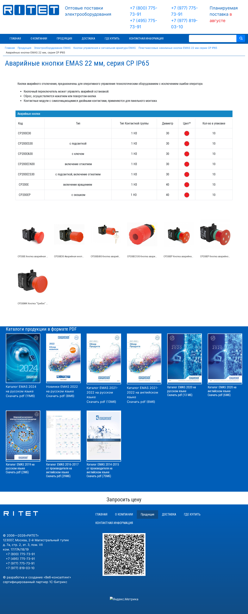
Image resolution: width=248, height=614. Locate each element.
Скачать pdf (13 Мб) (179, 395)
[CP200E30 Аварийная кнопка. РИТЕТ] (69, 234)
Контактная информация (114, 523)
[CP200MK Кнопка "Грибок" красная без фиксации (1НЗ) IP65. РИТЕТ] (33, 281)
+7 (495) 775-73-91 (20, 559)
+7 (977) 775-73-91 (20, 563)
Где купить (192, 514)
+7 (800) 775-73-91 (20, 554)
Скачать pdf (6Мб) (141, 402)
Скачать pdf (53, 476)
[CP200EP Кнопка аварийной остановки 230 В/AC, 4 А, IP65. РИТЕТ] (215, 234)
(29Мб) (66, 476)
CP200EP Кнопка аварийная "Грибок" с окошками (190, 256)
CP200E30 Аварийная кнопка (69, 256)
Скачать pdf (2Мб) (17, 472)
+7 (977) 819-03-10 (20, 568)
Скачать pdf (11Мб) (20, 396)
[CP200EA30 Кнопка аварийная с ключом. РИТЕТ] (106, 234)
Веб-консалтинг (57, 577)
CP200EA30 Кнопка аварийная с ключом (112, 256)
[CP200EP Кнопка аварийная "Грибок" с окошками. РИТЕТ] (179, 234)
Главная (101, 514)
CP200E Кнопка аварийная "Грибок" (37, 256)
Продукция (147, 514)
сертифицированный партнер (25, 582)
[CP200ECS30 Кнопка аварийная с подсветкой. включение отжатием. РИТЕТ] (142, 234)
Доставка (169, 514)
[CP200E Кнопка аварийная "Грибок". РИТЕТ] (33, 234)
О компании (124, 514)
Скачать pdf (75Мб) (99, 476)
